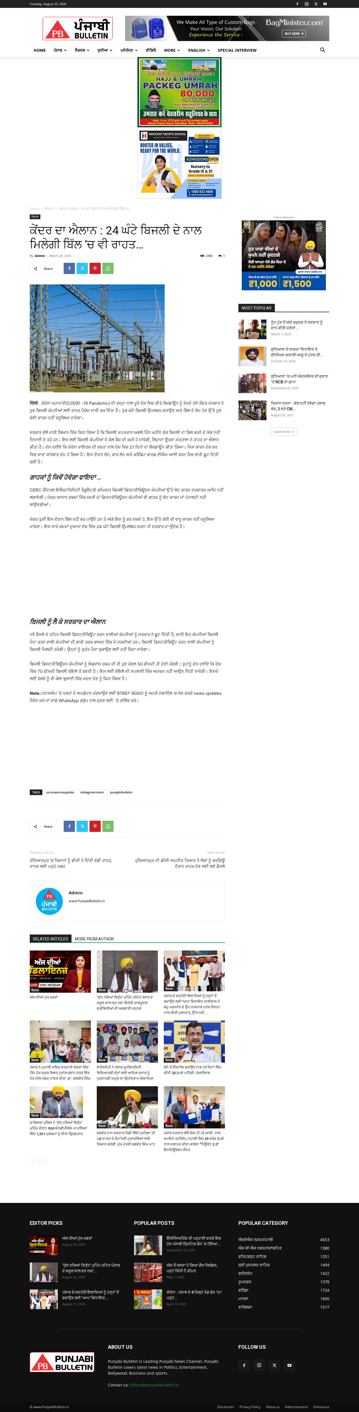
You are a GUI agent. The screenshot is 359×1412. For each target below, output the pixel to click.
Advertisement (296, 1406)
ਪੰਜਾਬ (58, 50)
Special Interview (237, 50)
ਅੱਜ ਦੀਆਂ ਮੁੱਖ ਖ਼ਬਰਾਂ (44, 997)
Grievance (321, 1406)
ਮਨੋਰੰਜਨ (127, 50)
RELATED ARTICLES (50, 939)
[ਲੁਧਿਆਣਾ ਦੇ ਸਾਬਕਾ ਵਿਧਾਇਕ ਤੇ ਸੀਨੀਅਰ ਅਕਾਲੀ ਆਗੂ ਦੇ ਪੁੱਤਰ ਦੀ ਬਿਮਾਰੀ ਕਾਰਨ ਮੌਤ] (252, 356)
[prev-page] (33, 1161)
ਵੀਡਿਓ (151, 50)
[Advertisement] (127, 573)
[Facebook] (297, 4)
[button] (322, 50)
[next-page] (42, 1161)
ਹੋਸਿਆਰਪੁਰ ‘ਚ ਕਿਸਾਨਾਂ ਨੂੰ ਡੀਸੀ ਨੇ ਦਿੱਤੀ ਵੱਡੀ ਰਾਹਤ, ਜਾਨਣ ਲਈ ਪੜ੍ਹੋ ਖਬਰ (71, 863)
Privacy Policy (250, 1406)
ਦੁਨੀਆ (103, 50)
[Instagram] (306, 4)
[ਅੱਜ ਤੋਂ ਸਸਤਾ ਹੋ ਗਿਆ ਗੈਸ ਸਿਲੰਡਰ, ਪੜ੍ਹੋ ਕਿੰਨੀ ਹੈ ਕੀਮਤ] (148, 1272)
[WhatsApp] (108, 268)
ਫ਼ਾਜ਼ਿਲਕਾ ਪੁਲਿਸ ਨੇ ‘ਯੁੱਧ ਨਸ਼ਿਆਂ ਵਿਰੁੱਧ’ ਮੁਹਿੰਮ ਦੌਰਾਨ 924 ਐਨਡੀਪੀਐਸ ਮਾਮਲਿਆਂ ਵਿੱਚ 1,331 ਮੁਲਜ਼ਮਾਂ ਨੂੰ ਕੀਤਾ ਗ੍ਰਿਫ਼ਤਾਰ (58, 1128)
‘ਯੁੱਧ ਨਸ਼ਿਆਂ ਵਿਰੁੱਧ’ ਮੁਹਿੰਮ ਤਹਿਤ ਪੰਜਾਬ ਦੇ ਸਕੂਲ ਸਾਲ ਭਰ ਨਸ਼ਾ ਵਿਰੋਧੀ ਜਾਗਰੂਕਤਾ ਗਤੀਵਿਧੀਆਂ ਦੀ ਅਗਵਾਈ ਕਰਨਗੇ (125, 1003)
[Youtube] (325, 4)
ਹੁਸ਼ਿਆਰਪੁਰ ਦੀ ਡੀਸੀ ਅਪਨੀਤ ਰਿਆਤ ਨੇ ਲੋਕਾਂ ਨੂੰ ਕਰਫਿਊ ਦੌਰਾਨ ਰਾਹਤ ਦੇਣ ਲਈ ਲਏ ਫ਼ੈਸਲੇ (180, 863)
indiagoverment (92, 792)
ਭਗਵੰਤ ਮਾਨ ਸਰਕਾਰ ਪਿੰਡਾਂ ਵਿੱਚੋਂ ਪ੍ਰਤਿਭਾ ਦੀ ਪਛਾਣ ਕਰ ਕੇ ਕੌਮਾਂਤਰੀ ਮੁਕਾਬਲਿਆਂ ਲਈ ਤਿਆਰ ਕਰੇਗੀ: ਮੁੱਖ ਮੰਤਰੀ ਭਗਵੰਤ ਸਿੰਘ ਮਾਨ (126, 1138)
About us (273, 1406)
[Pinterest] (95, 268)
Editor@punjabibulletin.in (154, 1385)
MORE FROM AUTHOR (94, 939)
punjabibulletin (121, 792)
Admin (40, 256)
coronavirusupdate (60, 792)
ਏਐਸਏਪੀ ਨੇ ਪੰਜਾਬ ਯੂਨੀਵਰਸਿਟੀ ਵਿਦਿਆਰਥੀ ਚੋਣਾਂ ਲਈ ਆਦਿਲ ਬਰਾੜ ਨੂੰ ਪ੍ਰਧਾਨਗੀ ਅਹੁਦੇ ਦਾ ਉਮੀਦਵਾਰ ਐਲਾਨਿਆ (125, 1073)
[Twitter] (316, 4)
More (170, 50)
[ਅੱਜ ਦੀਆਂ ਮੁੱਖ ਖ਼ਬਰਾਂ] (60, 972)
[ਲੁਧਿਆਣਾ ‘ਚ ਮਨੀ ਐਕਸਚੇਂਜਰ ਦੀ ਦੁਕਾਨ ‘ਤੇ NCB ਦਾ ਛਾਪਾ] (252, 383)
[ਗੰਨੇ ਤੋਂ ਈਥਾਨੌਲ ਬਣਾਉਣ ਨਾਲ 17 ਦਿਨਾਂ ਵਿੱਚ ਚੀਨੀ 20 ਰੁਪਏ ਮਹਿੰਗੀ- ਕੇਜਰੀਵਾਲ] (194, 1041)
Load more (281, 431)
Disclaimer (225, 1406)
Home (40, 50)
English (196, 50)
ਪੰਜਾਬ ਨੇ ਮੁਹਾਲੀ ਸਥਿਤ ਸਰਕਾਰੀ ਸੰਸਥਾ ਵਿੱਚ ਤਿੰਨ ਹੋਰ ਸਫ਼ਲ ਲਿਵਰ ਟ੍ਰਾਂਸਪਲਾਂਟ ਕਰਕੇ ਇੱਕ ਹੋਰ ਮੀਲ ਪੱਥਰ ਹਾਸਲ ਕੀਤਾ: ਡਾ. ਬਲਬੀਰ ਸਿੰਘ (60, 1073)
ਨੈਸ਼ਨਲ (80, 50)
